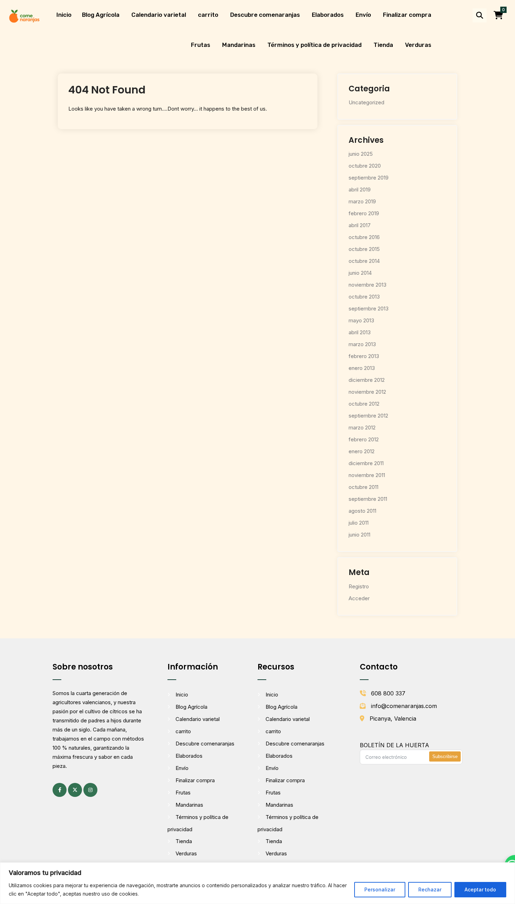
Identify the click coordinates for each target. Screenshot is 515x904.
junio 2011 (359, 534)
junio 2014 (360, 272)
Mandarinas (238, 44)
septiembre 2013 (369, 308)
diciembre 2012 (367, 380)
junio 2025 (361, 153)
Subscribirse (445, 756)
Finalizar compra (407, 14)
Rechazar (429, 889)
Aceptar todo (480, 889)
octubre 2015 (364, 249)
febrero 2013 (364, 356)
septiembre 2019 (369, 177)
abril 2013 (360, 332)
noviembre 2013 (367, 284)
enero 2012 (362, 451)
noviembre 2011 (367, 475)
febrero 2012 (364, 439)
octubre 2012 (364, 403)
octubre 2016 (364, 237)
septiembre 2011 (368, 499)
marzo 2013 (362, 344)
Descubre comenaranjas (265, 14)
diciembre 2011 (366, 463)
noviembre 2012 (367, 391)
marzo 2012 (362, 427)
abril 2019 (360, 189)
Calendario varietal (158, 14)
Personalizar (379, 889)
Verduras (418, 44)
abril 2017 (360, 225)
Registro (359, 586)
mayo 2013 (361, 320)
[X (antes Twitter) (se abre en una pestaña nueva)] (75, 790)
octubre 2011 (363, 487)
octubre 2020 (365, 165)
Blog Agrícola (100, 14)
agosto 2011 (362, 510)
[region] (257, 883)
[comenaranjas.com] (24, 15)
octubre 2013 (364, 296)
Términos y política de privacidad (314, 44)
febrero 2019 (364, 213)
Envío (363, 14)
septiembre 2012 (368, 415)
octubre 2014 (364, 261)
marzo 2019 (362, 201)
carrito (208, 14)
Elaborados (328, 14)
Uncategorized (366, 102)
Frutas (200, 44)
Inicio (63, 14)
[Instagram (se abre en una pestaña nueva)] (90, 790)
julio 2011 (359, 522)
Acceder (359, 598)
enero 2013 (362, 368)
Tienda (383, 44)
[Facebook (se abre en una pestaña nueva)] (60, 790)
